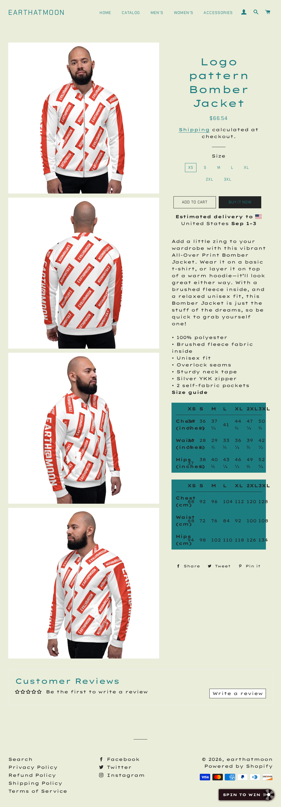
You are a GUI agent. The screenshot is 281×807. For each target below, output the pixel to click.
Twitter (118, 767)
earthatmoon (36, 12)
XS (190, 167)
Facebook (122, 759)
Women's (183, 12)
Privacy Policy (33, 767)
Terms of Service (37, 791)
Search (20, 759)
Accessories (218, 12)
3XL (227, 179)
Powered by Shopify (238, 766)
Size (219, 156)
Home (105, 12)
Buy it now (240, 202)
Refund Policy (32, 775)
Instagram (125, 775)
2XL (209, 179)
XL (246, 167)
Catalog (131, 12)
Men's (157, 12)
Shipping (194, 129)
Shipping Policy (35, 783)
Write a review (237, 693)
